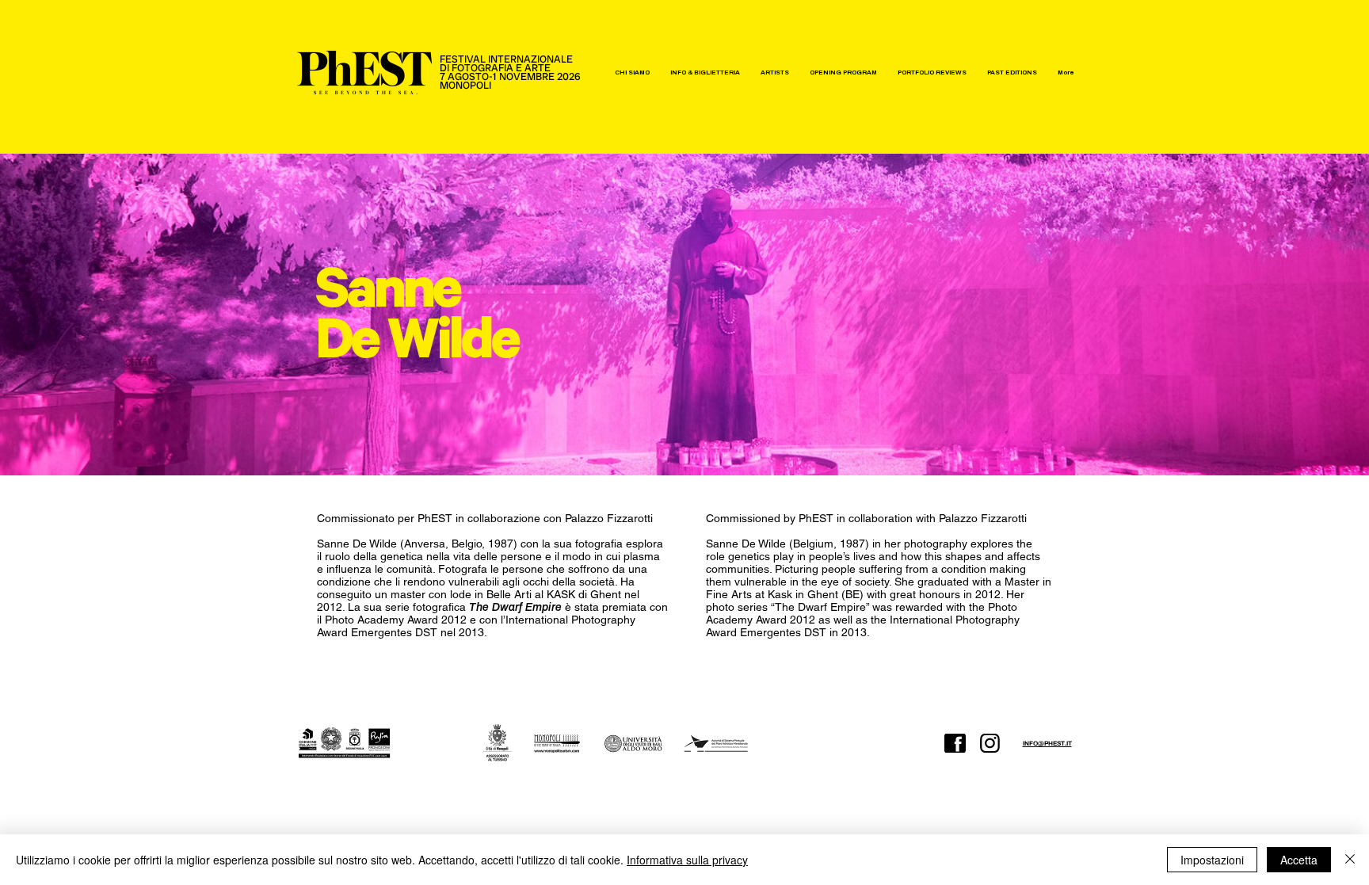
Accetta (1299, 860)
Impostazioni (1212, 860)
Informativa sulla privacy (687, 860)
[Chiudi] (1349, 859)
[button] (632, 73)
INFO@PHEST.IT (1047, 743)
